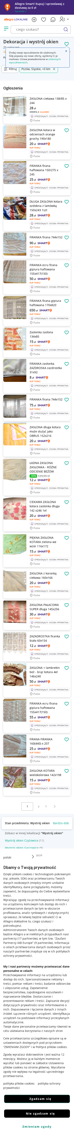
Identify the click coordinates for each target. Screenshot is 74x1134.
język (39, 855)
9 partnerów (43, 943)
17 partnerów (27, 938)
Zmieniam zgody (37, 1126)
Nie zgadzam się (40, 1113)
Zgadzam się (40, 1099)
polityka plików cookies (19, 1083)
